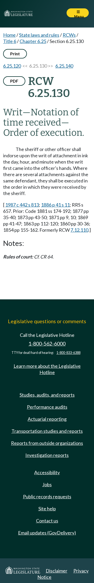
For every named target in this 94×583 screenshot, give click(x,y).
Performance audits (47, 407)
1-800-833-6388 (68, 353)
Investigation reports (47, 455)
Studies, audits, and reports (47, 395)
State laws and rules (39, 35)
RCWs (69, 35)
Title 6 (9, 41)
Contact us (47, 520)
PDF (14, 80)
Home (9, 35)
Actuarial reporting (47, 419)
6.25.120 (12, 66)
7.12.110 (79, 230)
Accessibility (47, 472)
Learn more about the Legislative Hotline (47, 369)
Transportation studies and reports (47, 431)
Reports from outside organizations (47, 443)
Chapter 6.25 (33, 41)
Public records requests (47, 496)
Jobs (47, 484)
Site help (47, 508)
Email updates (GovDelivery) (47, 533)
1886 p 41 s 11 (55, 205)
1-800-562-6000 (47, 344)
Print (15, 53)
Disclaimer (56, 571)
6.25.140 (64, 66)
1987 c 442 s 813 (22, 205)
